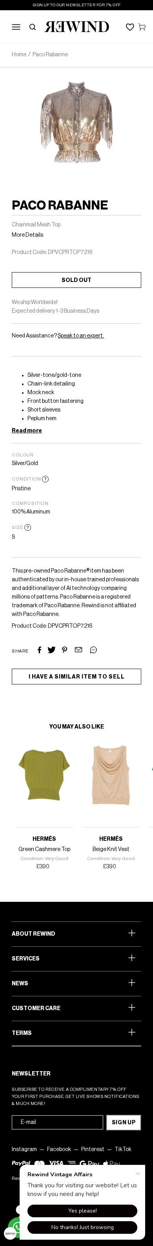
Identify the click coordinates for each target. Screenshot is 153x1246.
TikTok (123, 1149)
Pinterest (92, 1149)
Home (19, 54)
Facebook (59, 1149)
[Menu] (16, 26)
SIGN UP (124, 1122)
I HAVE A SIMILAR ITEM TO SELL (77, 677)
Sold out (76, 280)
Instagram (24, 1149)
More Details (27, 235)
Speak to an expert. (81, 336)
